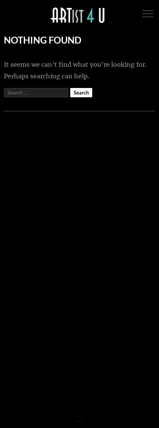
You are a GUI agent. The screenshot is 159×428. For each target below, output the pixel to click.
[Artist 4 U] (79, 15)
